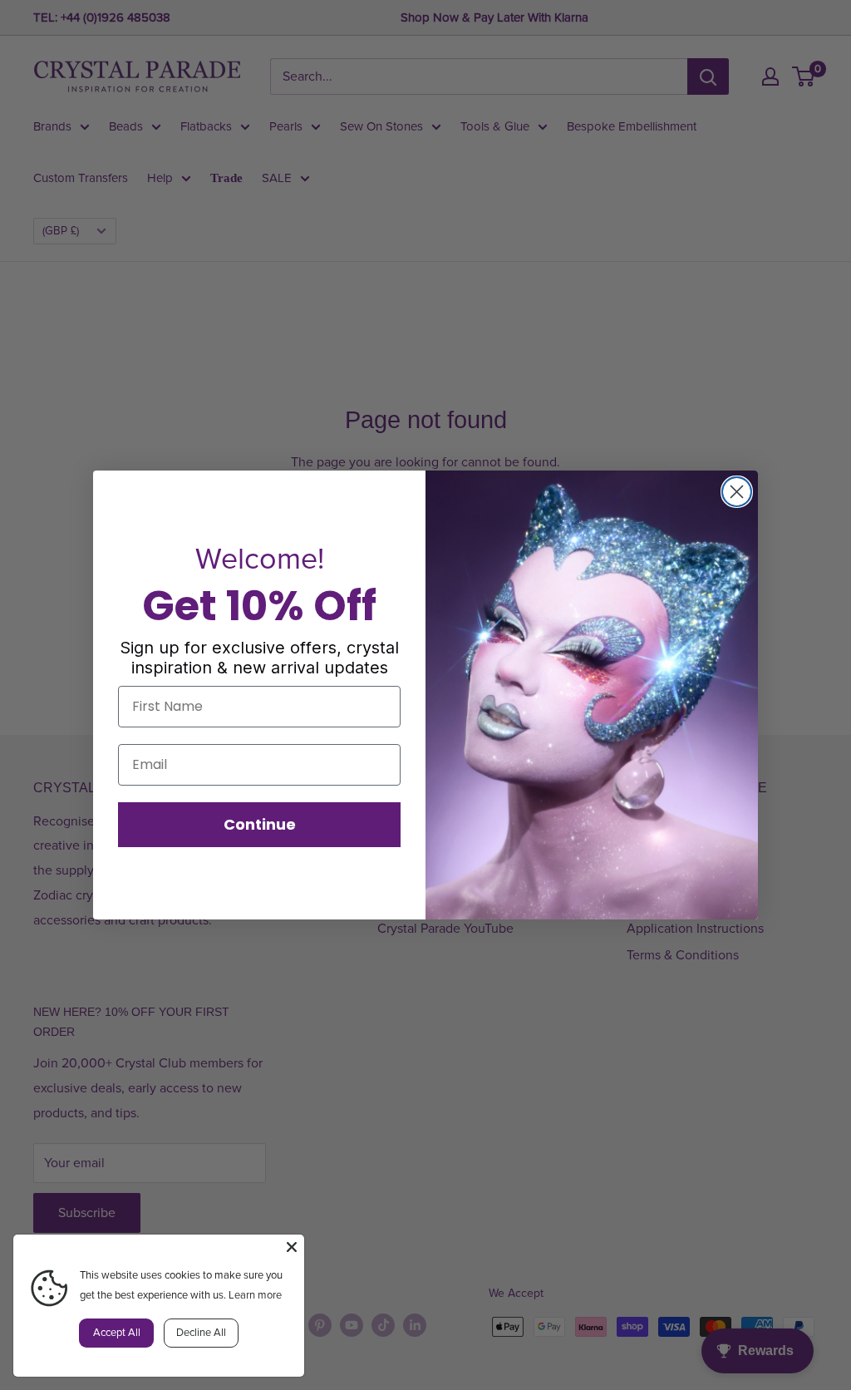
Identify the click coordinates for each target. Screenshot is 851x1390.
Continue (260, 824)
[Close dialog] (736, 491)
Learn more (255, 1295)
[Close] (291, 1247)
